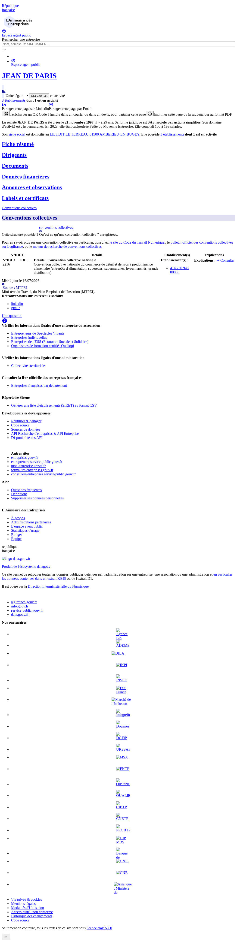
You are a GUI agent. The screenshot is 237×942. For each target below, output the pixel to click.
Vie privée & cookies (26, 899)
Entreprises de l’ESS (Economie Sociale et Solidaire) (49, 342)
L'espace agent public (27, 526)
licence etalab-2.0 (99, 928)
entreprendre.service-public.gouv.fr (36, 462)
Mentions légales (23, 904)
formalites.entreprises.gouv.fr (32, 470)
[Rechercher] (4, 49)
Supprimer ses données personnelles (37, 498)
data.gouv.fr (19, 614)
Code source (20, 425)
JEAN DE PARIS (29, 76)
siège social (17, 134)
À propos (18, 518)
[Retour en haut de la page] (6, 937)
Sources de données (25, 429)
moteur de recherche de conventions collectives (67, 246)
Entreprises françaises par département (39, 385)
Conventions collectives (19, 208)
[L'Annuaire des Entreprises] (18, 27)
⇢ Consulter (225, 260)
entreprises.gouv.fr (24, 457)
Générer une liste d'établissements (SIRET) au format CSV (54, 405)
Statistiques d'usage (25, 530)
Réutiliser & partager (26, 421)
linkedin (17, 304)
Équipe (16, 539)
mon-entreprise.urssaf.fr (28, 466)
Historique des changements (31, 916)
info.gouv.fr (19, 606)
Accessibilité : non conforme (32, 912)
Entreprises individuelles (29, 337)
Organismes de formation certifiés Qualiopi (42, 346)
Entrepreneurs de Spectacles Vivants (37, 333)
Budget (16, 535)
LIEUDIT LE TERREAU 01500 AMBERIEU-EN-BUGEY (94, 134)
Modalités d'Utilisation (27, 908)
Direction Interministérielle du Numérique (58, 586)
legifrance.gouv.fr (24, 602)
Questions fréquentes (26, 490)
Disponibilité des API (26, 438)
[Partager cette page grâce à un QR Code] (6, 113)
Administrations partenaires (31, 522)
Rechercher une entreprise (21, 39)
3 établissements (13, 100)
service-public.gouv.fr (27, 610)
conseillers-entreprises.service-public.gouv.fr (43, 474)
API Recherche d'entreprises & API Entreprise (45, 433)
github (15, 308)
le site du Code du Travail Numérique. (137, 242)
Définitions (19, 494)
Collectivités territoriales (28, 366)
